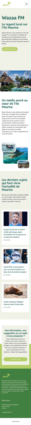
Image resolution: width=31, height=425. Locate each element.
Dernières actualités (10, 49)
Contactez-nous (15, 359)
